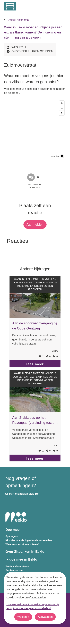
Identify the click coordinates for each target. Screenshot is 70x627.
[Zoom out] (61, 108)
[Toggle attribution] (62, 156)
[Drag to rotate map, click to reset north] (61, 113)
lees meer (35, 364)
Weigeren (23, 616)
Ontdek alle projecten (17, 566)
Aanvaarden (45, 616)
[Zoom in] (61, 103)
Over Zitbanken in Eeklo (24, 551)
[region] (35, 129)
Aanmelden (35, 224)
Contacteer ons (14, 570)
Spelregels (11, 536)
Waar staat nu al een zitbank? (22, 544)
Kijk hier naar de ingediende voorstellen (28, 540)
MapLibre (55, 156)
